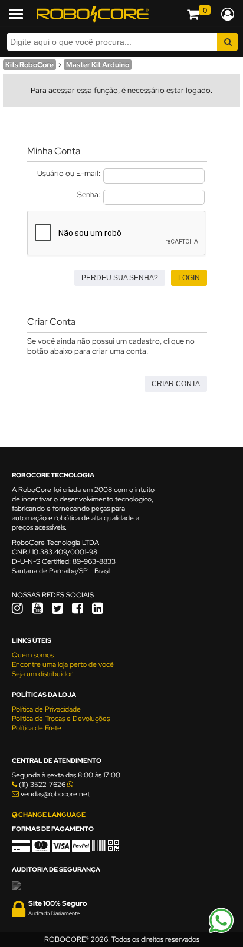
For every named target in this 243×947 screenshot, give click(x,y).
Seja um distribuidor (42, 674)
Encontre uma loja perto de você (63, 664)
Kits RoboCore (29, 64)
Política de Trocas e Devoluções (61, 718)
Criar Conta (176, 384)
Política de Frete (36, 728)
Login (189, 278)
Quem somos (33, 655)
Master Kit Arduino (97, 64)
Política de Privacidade (46, 709)
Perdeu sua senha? (119, 278)
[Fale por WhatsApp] (221, 931)
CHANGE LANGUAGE (51, 814)
